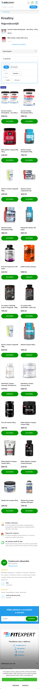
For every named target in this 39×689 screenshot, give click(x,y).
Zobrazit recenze (13, 566)
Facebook (21, 652)
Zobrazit (29, 277)
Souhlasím (20, 679)
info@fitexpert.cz (21, 645)
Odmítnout (25, 685)
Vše (6, 67)
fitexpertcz (21, 655)
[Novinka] (9, 97)
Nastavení (16, 685)
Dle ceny (16, 80)
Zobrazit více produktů (19, 44)
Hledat (33, 7)
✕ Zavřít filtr (7, 59)
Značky (7, 80)
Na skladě (14, 67)
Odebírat (31, 619)
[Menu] (36, 2)
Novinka (16, 73)
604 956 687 (21, 649)
